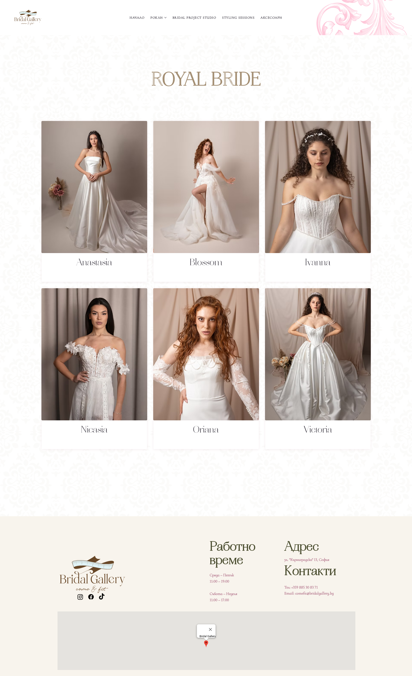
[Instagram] (80, 597)
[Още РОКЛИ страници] (165, 18)
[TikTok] (101, 597)
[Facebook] (91, 597)
